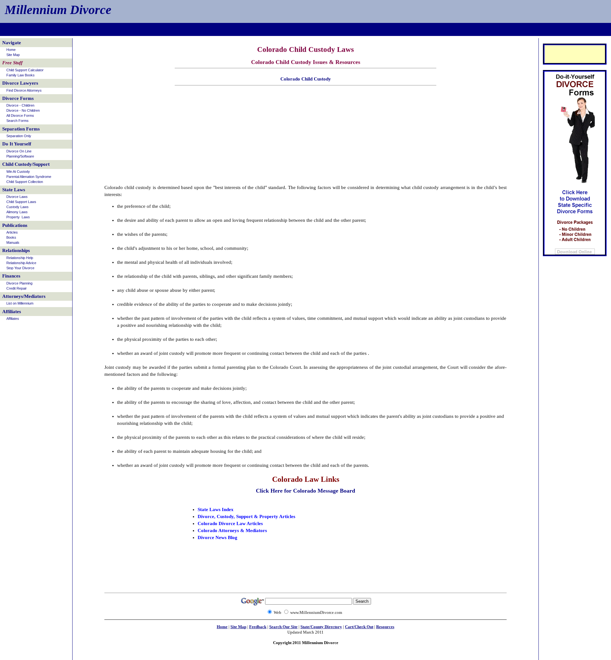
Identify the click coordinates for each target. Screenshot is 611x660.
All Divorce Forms (20, 115)
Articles (12, 232)
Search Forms (17, 121)
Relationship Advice (21, 263)
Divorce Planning (19, 283)
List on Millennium (19, 303)
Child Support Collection (24, 182)
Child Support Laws (21, 202)
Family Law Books (20, 75)
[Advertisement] (305, 30)
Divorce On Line (19, 151)
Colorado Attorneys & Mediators (232, 530)
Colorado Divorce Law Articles (230, 523)
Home (222, 626)
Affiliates (12, 318)
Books (11, 237)
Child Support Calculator (25, 70)
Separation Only (18, 136)
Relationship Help (19, 258)
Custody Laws (17, 207)
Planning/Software (20, 156)
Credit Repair (16, 288)
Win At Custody (18, 171)
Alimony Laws (17, 212)
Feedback (257, 626)
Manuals (12, 242)
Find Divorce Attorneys (24, 90)
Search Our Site (283, 626)
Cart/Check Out (359, 626)
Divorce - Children (20, 105)
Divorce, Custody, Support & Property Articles (246, 516)
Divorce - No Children (23, 110)
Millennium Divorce (58, 10)
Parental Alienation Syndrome (28, 177)
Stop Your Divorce (20, 268)
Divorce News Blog (217, 537)
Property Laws (18, 217)
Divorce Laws (17, 197)
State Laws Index (216, 509)
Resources (385, 626)
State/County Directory (321, 626)
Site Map (238, 626)
